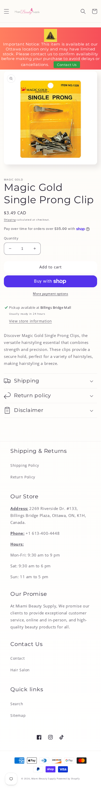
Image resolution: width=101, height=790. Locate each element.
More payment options (50, 293)
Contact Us (67, 65)
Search (16, 703)
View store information (30, 321)
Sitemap (18, 715)
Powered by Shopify (68, 778)
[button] (6, 11)
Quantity (11, 238)
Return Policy (22, 477)
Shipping (10, 219)
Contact (17, 658)
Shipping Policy (24, 465)
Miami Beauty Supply (43, 778)
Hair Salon (20, 669)
